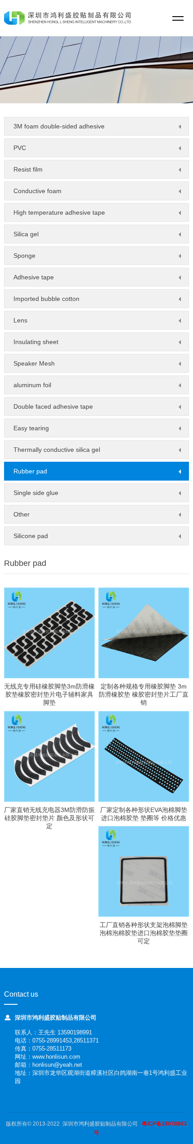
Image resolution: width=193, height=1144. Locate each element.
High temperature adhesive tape (59, 212)
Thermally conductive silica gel (56, 449)
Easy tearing (31, 428)
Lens (20, 320)
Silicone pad (30, 535)
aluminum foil (32, 385)
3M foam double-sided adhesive (59, 126)
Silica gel (26, 234)
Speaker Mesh (34, 363)
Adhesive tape (33, 277)
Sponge (24, 255)
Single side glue (35, 492)
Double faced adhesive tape (53, 406)
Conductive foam (37, 190)
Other (21, 514)
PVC (19, 147)
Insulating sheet (35, 341)
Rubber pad (30, 471)
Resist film (28, 169)
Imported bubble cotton (46, 298)
